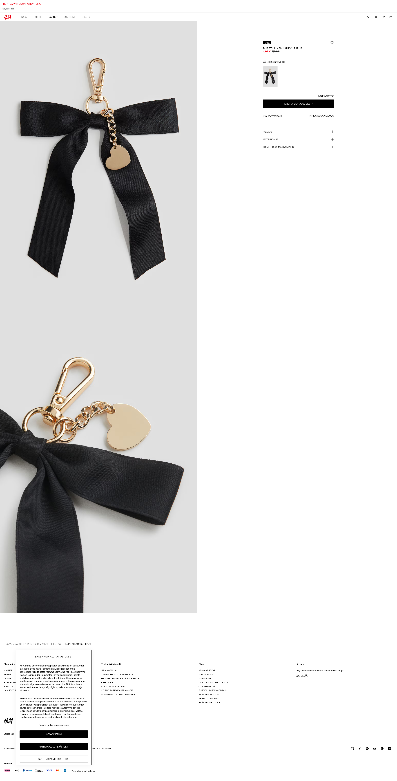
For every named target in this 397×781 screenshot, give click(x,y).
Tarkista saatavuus (321, 115)
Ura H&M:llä (109, 670)
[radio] (270, 76)
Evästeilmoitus (208, 694)
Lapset (53, 17)
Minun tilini (205, 674)
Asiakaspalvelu (208, 670)
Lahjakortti (12, 690)
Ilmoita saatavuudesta (298, 103)
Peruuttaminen (208, 698)
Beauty (85, 17)
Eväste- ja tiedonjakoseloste (54, 725)
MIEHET (39, 17)
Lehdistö (107, 682)
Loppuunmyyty (326, 95)
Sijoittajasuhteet (113, 686)
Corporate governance (117, 690)
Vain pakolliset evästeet (53, 746)
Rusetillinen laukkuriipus (74, 644)
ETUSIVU (7, 644)
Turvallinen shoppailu (213, 690)
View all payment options (83, 771)
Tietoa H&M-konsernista (117, 674)
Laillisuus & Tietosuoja (213, 682)
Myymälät (204, 678)
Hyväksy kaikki (54, 734)
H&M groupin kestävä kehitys (120, 678)
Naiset (25, 17)
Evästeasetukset (210, 702)
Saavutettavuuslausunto (118, 694)
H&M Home (69, 17)
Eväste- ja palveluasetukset (54, 759)
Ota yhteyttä (207, 686)
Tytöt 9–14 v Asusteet (40, 644)
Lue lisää (302, 676)
